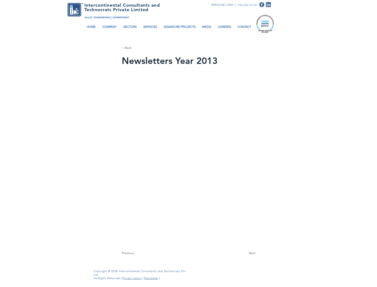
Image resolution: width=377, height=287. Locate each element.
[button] (109, 27)
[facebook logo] (261, 4)
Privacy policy (132, 278)
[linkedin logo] (268, 4)
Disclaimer (151, 278)
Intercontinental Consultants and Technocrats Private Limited (122, 7)
